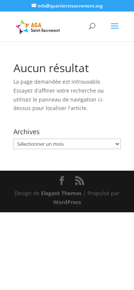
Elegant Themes (61, 193)
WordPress (67, 202)
